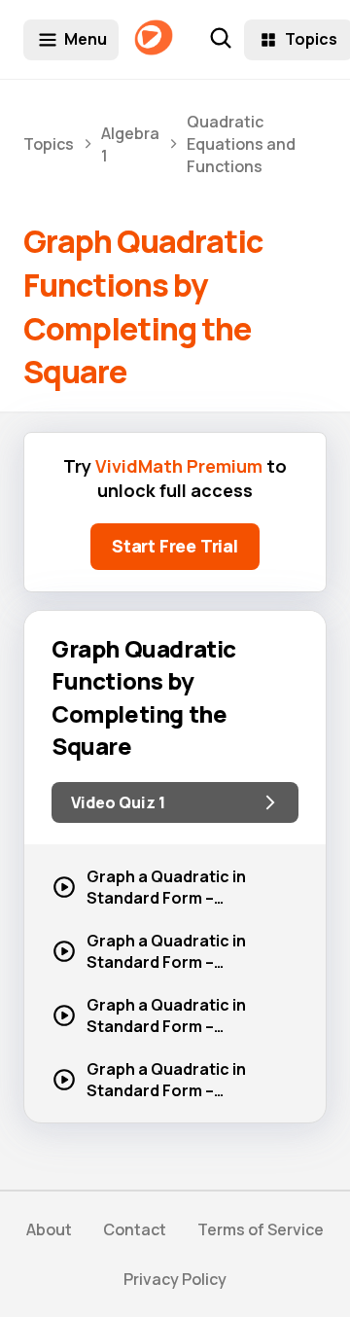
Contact (134, 1229)
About (49, 1229)
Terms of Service (260, 1229)
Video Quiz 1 (118, 802)
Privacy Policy (175, 1279)
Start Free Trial (175, 545)
